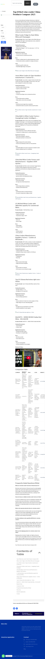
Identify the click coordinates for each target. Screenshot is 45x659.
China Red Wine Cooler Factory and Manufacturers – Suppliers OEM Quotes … (27, 570)
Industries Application (21, 591)
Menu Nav (19, 589)
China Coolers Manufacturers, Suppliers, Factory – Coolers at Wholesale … (28, 577)
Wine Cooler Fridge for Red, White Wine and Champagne (28, 560)
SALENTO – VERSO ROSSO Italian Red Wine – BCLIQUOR (28, 582)
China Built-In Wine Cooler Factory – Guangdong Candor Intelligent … (28, 567)
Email (2, 30)
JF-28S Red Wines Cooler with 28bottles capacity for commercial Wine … (27, 574)
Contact (18, 593)
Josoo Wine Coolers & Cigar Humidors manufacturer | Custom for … (27, 563)
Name (2, 25)
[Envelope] (14, 608)
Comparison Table (20, 586)
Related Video (19, 584)
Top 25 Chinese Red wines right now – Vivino (25, 580)
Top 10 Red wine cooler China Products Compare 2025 (27, 559)
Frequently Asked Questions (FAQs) (24, 587)
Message (2, 36)
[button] (39, 552)
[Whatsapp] (17, 608)
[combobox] (17, 3)
